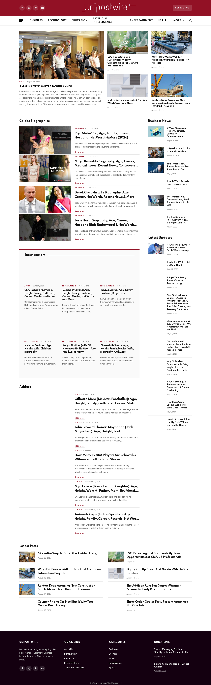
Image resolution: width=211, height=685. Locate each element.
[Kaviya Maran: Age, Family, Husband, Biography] (117, 272)
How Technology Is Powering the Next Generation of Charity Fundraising (178, 386)
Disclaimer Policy (72, 663)
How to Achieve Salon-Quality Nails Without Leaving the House (178, 422)
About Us (68, 649)
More (177, 20)
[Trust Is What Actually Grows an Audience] (156, 185)
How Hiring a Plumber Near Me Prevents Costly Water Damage (178, 248)
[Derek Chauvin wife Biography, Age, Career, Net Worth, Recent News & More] (45, 199)
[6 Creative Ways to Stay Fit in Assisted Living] (61, 55)
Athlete (78, 394)
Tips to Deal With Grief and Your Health (178, 263)
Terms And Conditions (74, 667)
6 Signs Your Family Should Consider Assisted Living (176, 281)
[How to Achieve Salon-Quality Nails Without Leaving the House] (156, 423)
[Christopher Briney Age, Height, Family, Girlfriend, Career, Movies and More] (41, 272)
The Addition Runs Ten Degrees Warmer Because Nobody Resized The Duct (153, 587)
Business (36, 20)
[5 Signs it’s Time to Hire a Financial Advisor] (156, 152)
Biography (79, 128)
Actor (27, 286)
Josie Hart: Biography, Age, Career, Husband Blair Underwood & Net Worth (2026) (104, 223)
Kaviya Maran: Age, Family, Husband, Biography (116, 291)
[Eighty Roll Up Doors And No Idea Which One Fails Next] (127, 85)
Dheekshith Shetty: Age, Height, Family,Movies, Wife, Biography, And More (117, 348)
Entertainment (141, 20)
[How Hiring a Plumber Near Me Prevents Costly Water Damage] (156, 248)
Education (80, 20)
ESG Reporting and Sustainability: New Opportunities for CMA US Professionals (122, 61)
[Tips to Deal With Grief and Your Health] (156, 266)
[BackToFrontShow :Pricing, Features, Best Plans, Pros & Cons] (156, 167)
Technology (57, 20)
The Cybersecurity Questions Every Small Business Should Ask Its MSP (178, 201)
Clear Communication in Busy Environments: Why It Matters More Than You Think (179, 325)
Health (163, 20)
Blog (21, 82)
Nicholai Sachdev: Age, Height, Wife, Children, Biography (38, 348)
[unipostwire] (105, 8)
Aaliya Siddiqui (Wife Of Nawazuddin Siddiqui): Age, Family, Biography (79, 348)
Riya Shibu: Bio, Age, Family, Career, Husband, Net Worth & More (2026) (102, 135)
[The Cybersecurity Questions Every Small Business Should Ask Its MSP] (156, 200)
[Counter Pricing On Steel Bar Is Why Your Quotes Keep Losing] (27, 605)
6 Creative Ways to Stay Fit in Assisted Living (45, 86)
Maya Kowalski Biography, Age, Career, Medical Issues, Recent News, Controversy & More (106, 164)
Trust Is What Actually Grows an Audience (178, 182)
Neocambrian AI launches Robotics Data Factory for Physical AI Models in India (179, 345)
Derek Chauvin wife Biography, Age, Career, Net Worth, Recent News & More (104, 194)
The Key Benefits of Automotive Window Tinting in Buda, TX (177, 220)
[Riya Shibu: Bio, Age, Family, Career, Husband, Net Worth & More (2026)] (45, 140)
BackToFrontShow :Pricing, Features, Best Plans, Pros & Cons (178, 167)
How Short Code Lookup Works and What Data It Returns (177, 405)
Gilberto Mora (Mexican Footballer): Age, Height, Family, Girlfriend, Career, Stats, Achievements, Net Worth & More (106, 402)
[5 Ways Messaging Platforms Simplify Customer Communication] (156, 131)
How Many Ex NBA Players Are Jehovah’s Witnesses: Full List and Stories (105, 457)
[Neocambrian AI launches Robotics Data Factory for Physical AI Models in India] (156, 345)
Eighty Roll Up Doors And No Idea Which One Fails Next (127, 101)
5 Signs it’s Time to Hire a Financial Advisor (178, 149)
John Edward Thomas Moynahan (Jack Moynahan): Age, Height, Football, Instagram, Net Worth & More (104, 430)
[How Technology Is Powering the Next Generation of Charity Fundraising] (156, 385)
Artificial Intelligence (102, 20)
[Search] (190, 20)
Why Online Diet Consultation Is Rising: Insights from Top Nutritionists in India (178, 366)
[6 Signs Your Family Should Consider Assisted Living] (156, 281)
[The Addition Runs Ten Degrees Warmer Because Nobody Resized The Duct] (116, 589)
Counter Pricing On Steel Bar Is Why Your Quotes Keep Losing (65, 603)
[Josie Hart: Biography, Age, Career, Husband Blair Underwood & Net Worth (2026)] (45, 227)
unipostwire (101, 683)
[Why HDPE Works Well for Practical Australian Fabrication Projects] (171, 42)
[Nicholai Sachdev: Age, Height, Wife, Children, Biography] (41, 328)
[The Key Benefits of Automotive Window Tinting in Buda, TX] (156, 220)
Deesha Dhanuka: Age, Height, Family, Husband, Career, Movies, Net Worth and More (78, 295)
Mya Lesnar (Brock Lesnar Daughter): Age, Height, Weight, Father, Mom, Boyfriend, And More (106, 489)
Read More (80, 152)
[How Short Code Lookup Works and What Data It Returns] (156, 405)
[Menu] (21, 20)
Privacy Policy (70, 654)
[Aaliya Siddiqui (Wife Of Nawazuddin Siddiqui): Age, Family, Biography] (79, 328)
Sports (112, 667)
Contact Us (182, 8)
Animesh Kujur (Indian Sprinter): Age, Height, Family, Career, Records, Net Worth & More (107, 517)
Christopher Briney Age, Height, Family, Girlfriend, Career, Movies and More (39, 293)
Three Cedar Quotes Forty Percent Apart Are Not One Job (157, 603)
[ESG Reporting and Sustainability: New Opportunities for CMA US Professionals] (127, 42)
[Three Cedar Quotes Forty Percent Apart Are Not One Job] (116, 605)
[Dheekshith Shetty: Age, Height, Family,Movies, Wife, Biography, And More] (117, 328)
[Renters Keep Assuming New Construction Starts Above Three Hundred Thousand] (171, 85)
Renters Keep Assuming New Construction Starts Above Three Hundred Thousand (170, 103)
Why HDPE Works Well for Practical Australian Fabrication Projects (170, 60)
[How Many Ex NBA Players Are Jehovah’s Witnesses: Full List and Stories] (45, 462)
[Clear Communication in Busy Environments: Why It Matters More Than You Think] (156, 324)
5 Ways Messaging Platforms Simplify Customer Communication (176, 132)
